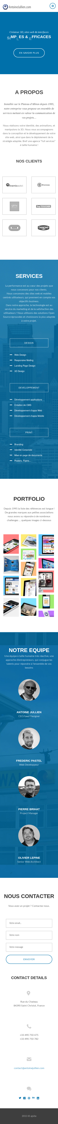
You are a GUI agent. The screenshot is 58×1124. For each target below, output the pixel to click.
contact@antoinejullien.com (29, 1068)
